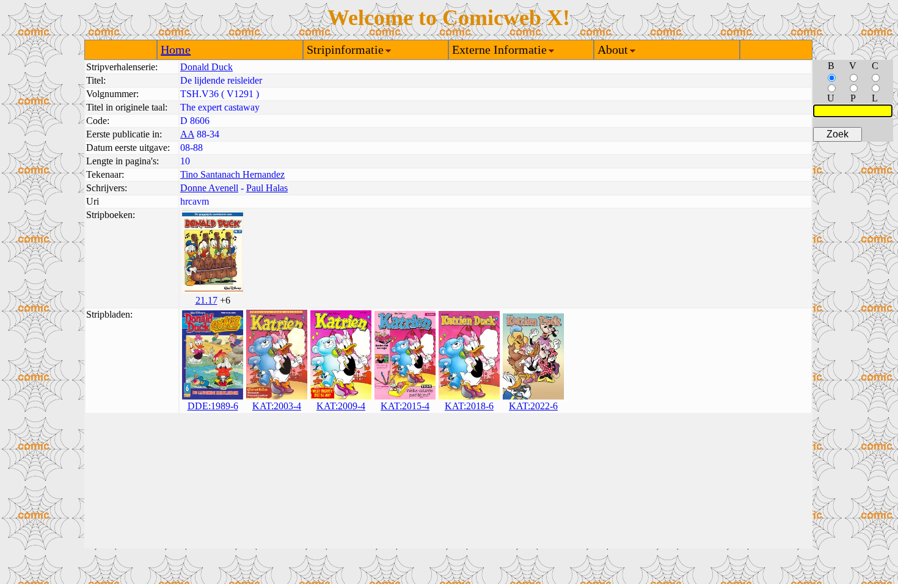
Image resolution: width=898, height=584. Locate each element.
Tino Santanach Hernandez (232, 174)
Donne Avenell (209, 188)
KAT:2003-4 (276, 406)
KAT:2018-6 (469, 406)
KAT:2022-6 (533, 406)
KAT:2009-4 (340, 406)
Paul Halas (267, 188)
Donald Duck (206, 67)
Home (176, 49)
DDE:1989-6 (213, 406)
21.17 (206, 300)
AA (187, 134)
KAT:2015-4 (405, 406)
